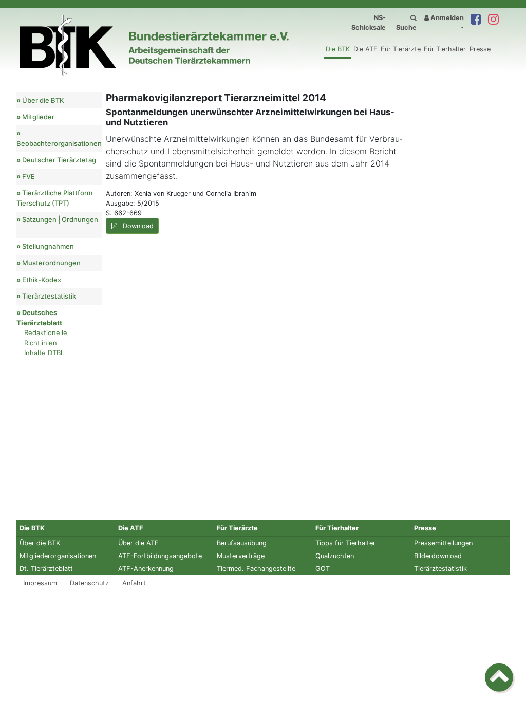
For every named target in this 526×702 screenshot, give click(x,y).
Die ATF (365, 49)
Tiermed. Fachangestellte (256, 568)
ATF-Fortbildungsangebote (160, 556)
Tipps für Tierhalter (345, 543)
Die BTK (338, 49)
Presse (480, 49)
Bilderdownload (438, 556)
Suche (406, 27)
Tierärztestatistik (49, 296)
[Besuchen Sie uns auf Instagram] (493, 20)
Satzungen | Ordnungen (60, 219)
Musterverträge (241, 556)
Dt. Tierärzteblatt (46, 568)
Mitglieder (38, 117)
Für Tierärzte (401, 49)
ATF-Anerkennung (146, 568)
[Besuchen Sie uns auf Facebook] (475, 20)
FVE (28, 176)
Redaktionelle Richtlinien (45, 337)
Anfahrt (134, 583)
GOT (322, 568)
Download (137, 226)
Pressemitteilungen (443, 543)
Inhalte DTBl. (44, 352)
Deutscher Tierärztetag (59, 160)
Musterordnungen (51, 262)
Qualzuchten (334, 556)
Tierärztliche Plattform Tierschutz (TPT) (54, 198)
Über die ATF (138, 543)
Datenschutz (89, 583)
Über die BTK (43, 100)
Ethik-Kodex (41, 279)
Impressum (40, 583)
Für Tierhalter (445, 49)
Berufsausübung (242, 543)
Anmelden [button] (446, 18)
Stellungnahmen (48, 246)
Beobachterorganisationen (59, 143)
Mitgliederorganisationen (58, 556)
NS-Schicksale (368, 22)
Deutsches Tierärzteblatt (39, 317)
